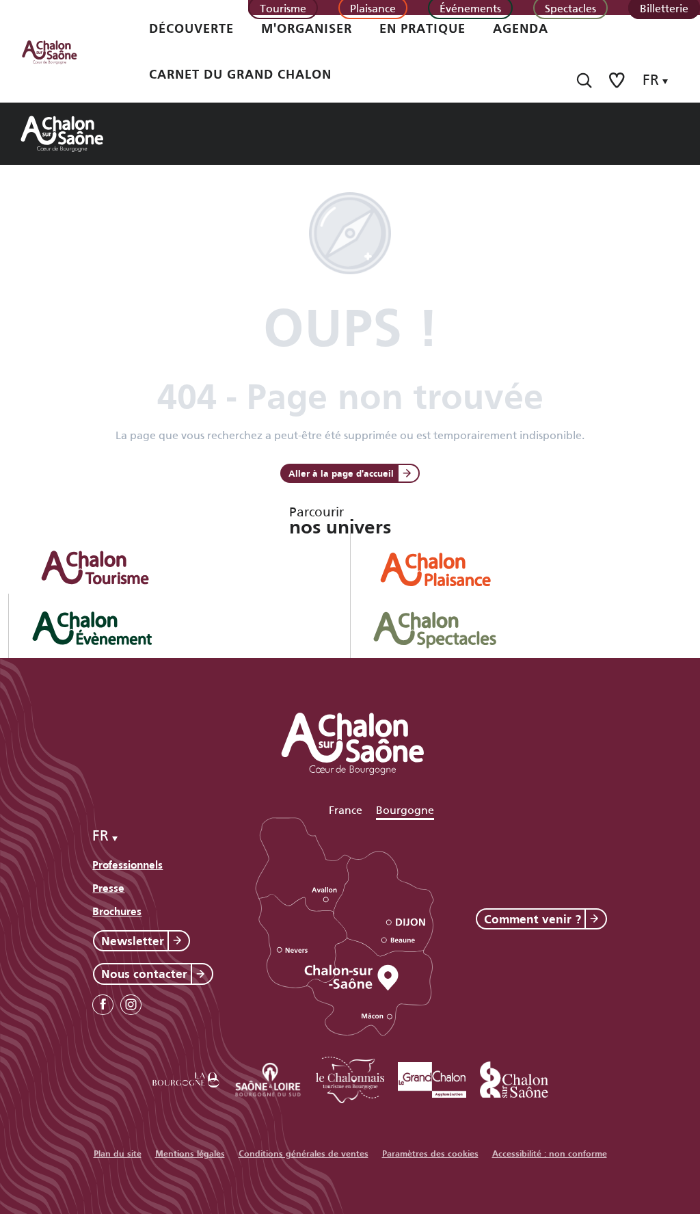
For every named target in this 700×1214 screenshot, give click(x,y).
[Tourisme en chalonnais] (350, 1077)
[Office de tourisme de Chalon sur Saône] (62, 51)
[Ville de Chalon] (514, 1077)
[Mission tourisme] (268, 1077)
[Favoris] (618, 80)
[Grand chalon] (432, 1077)
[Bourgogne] (186, 1077)
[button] (584, 80)
